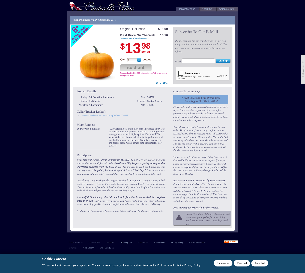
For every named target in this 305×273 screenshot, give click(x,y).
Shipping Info (126, 242)
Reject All (242, 263)
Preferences (223, 263)
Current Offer (94, 242)
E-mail (178, 61)
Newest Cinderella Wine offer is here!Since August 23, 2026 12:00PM (201, 99)
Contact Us (143, 242)
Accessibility (159, 242)
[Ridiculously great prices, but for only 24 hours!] (102, 7)
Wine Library (88, 248)
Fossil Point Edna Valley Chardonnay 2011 (94, 19)
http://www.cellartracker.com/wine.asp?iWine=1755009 (105, 115)
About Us (110, 242)
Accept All (260, 263)
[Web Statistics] (231, 242)
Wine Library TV (107, 248)
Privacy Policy (177, 242)
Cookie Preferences (197, 242)
